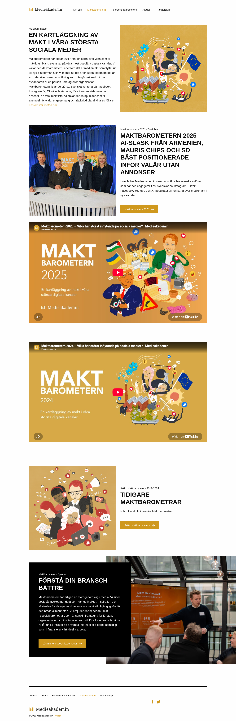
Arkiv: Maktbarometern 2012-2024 (139, 488)
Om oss (77, 9)
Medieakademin (46, 9)
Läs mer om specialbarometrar (60, 643)
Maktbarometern (96, 9)
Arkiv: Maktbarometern (137, 525)
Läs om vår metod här (43, 105)
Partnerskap (163, 9)
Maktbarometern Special (52, 574)
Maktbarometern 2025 (136, 209)
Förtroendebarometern (124, 9)
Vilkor (58, 715)
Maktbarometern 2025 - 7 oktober (139, 129)
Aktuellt (147, 9)
